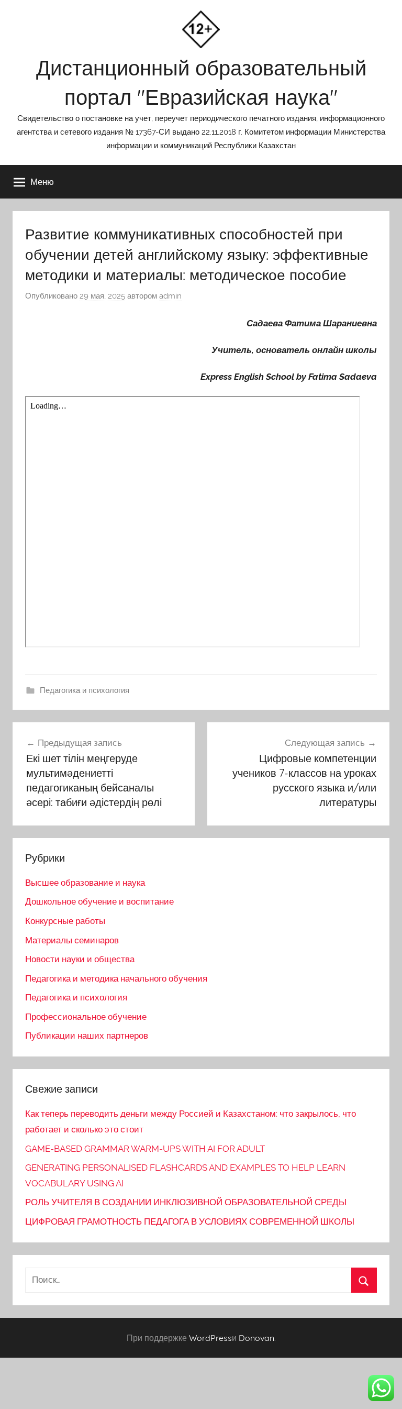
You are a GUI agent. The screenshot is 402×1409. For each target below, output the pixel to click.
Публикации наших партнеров (86, 1035)
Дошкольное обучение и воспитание (99, 901)
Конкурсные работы (65, 921)
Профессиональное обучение (86, 1016)
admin (170, 296)
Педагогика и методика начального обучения (116, 978)
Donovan (256, 1338)
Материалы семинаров (72, 940)
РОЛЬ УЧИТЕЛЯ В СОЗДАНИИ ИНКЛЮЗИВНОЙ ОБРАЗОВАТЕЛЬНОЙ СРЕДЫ (186, 1202)
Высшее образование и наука (85, 882)
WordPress (210, 1338)
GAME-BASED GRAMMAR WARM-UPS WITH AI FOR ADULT (145, 1148)
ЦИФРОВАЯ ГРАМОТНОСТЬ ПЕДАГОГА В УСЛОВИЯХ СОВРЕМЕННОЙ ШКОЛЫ (189, 1221)
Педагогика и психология (84, 690)
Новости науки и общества (80, 959)
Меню (42, 181)
